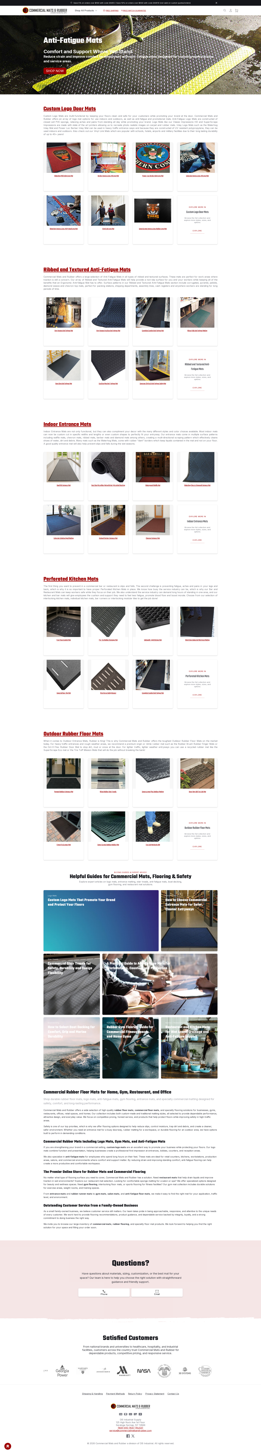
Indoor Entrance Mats (67, 424)
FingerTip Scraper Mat (64, 844)
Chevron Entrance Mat (153, 538)
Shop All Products (84, 10)
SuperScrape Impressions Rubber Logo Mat (153, 229)
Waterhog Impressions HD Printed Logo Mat (64, 229)
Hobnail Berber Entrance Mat (108, 538)
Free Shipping (112, 10)
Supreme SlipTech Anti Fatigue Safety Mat (153, 383)
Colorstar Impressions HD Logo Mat (197, 176)
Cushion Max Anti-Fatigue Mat (108, 383)
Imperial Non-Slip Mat (64, 693)
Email (157, 1294)
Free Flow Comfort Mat (64, 640)
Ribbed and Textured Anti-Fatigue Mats (87, 270)
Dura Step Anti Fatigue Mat (63, 383)
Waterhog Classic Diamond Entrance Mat (197, 485)
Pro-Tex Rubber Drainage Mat (108, 640)
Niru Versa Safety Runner (108, 693)
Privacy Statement (154, 1393)
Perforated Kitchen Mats (71, 579)
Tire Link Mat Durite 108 (153, 844)
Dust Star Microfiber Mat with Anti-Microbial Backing (108, 485)
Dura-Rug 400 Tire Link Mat (197, 791)
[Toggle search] (225, 10)
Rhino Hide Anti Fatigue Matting (197, 330)
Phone (104, 1294)
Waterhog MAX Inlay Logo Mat (63, 176)
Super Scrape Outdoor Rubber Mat (108, 844)
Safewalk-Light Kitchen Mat (153, 640)
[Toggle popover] (7, 1446)
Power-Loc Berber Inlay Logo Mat (152, 176)
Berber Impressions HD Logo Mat (108, 176)
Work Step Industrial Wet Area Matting (197, 640)
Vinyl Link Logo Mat (108, 229)
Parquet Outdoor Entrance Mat (63, 791)
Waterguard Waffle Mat (152, 485)
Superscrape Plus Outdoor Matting (153, 791)
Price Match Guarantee (134, 10)
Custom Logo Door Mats (70, 109)
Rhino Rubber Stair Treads (108, 791)
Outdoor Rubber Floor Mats (73, 734)
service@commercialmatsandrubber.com (130, 1430)
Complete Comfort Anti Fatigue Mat (153, 330)
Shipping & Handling (92, 1393)
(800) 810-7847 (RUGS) (130, 1427)
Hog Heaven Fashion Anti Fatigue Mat (108, 330)
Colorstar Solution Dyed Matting (64, 538)
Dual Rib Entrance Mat (64, 485)
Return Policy (135, 1393)
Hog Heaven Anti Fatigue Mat (64, 330)
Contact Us (173, 1393)
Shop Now (55, 69)
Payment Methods (115, 1393)
